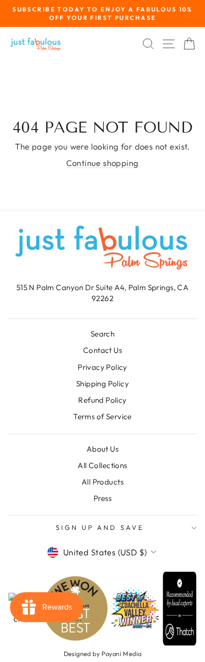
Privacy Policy (102, 367)
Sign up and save (100, 527)
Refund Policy (102, 400)
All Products (102, 482)
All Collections (102, 465)
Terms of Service (102, 416)
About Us (102, 449)
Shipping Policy (102, 383)
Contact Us (102, 350)
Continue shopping (102, 163)
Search (102, 333)
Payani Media (122, 654)
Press (102, 498)
